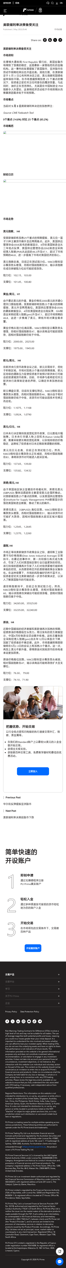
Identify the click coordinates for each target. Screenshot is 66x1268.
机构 (17, 3)
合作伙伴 (7, 3)
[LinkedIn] (50, 40)
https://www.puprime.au (34, 1146)
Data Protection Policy (29, 1011)
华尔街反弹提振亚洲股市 (17, 804)
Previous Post (13, 797)
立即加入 (33, 771)
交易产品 (9, 974)
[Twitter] (55, 40)
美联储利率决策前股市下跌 (18, 817)
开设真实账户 (33, 948)
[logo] (35, 10)
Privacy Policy (11, 1011)
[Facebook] (44, 40)
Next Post (11, 810)
